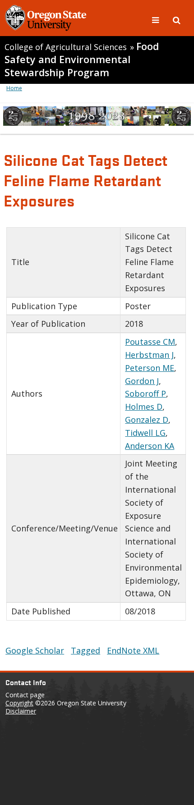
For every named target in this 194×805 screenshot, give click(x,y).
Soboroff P (145, 393)
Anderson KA (149, 445)
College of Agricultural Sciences (66, 46)
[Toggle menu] (156, 19)
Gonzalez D (146, 419)
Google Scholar (34, 650)
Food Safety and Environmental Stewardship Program (82, 59)
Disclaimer (20, 711)
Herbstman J (149, 354)
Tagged (85, 650)
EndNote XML (133, 650)
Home (14, 88)
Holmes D (143, 406)
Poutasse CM (150, 341)
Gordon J (142, 380)
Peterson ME (149, 367)
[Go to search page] (176, 19)
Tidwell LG (145, 432)
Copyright (19, 703)
